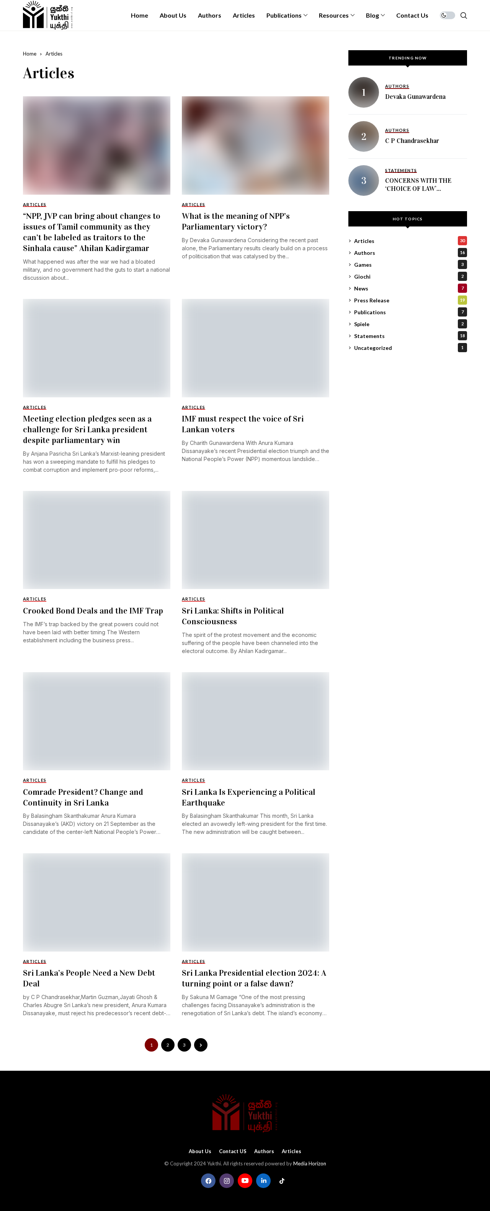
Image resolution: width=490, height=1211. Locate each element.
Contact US (233, 1151)
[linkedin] (263, 1180)
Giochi (409, 276)
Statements (409, 336)
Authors (409, 252)
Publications (409, 312)
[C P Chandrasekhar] (363, 136)
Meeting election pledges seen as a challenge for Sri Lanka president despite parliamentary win (87, 429)
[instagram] (226, 1180)
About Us (200, 1151)
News (409, 288)
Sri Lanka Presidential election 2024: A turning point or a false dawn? (254, 978)
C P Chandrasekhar (412, 140)
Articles (54, 54)
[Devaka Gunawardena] (363, 92)
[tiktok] (281, 1180)
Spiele (409, 324)
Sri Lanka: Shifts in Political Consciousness (233, 616)
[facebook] (208, 1180)
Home (29, 54)
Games (409, 264)
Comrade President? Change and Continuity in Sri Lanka (83, 797)
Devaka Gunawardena (415, 96)
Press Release (409, 300)
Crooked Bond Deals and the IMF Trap (93, 611)
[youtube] (245, 1180)
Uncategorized (409, 348)
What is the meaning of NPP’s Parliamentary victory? (236, 221)
